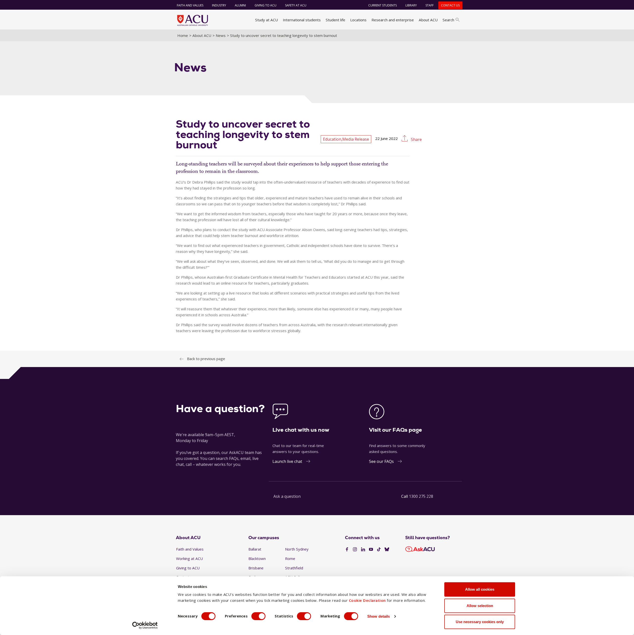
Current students (382, 5)
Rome (290, 558)
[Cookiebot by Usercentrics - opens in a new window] (145, 625)
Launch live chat (287, 461)
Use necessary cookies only (480, 622)
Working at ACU (189, 558)
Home (182, 35)
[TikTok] (379, 550)
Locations (358, 19)
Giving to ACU (265, 5)
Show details (378, 616)
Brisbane (256, 567)
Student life (335, 19)
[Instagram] (355, 550)
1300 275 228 (421, 496)
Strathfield (294, 567)
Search (448, 19)
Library (411, 5)
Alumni (240, 5)
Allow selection (480, 606)
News (221, 35)
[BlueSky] (387, 550)
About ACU (428, 19)
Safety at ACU (295, 5)
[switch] (258, 616)
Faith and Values (190, 5)
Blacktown (257, 558)
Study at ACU (266, 19)
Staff (429, 5)
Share (416, 139)
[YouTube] (371, 550)
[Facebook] (347, 550)
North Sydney (297, 549)
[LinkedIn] (363, 550)
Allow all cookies (479, 589)
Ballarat (254, 549)
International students (302, 19)
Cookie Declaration (367, 600)
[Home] (192, 20)
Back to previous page (206, 358)
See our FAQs (381, 461)
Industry (219, 5)
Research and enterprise (392, 19)
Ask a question (287, 496)
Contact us (450, 5)
